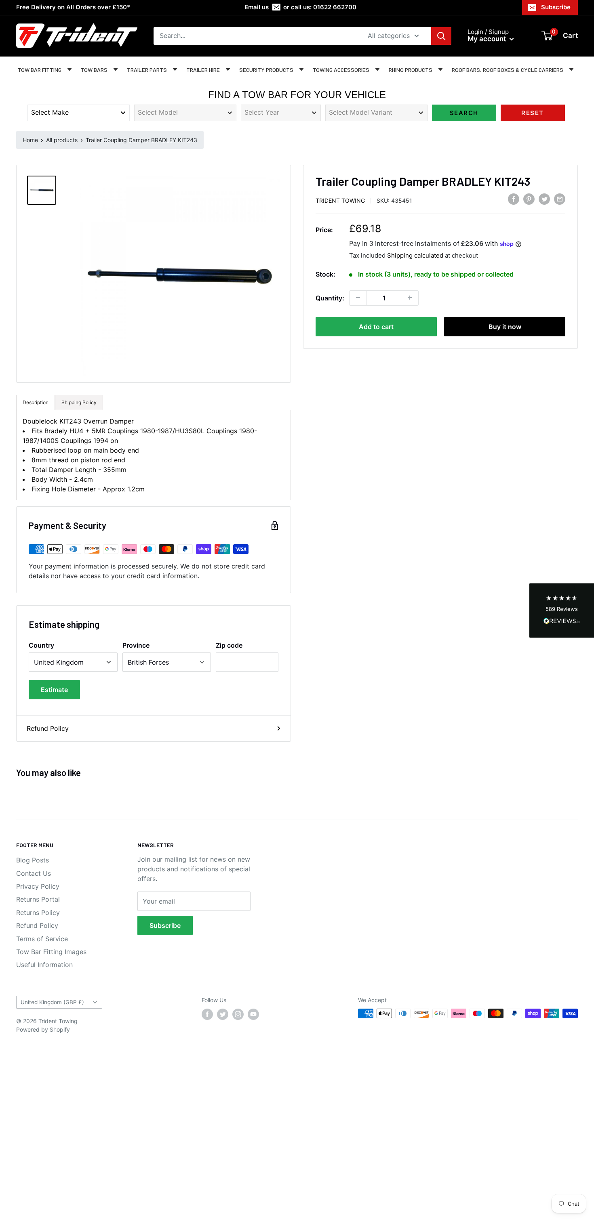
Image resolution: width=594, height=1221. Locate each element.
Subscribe (556, 7)
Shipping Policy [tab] (79, 402)
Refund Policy (48, 728)
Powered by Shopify (43, 1029)
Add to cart (376, 326)
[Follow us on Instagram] (238, 1014)
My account (488, 39)
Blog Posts (32, 860)
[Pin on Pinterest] (529, 199)
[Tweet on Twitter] (544, 199)
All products (62, 139)
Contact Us (33, 873)
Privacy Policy (37, 886)
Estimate (54, 690)
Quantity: (330, 298)
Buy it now (505, 326)
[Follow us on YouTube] (253, 1014)
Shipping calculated (415, 255)
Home (30, 139)
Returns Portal (38, 899)
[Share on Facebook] (513, 199)
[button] (561, 610)
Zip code (229, 645)
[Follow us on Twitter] (222, 1014)
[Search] (441, 36)
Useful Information (44, 965)
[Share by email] (559, 199)
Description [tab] (35, 402)
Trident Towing (340, 200)
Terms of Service (42, 939)
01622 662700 (334, 7)
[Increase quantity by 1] (409, 297)
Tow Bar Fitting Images (51, 952)
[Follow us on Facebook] (207, 1014)
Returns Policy (38, 912)
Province (136, 645)
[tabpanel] (153, 455)
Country (41, 645)
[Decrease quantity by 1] (358, 297)
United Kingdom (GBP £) (52, 1002)
